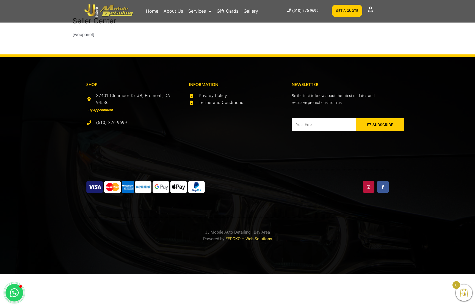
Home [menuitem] (152, 11)
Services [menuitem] (197, 11)
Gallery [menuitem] (251, 11)
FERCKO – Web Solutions (248, 238)
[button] (14, 293)
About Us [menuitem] (173, 11)
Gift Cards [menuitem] (227, 11)
